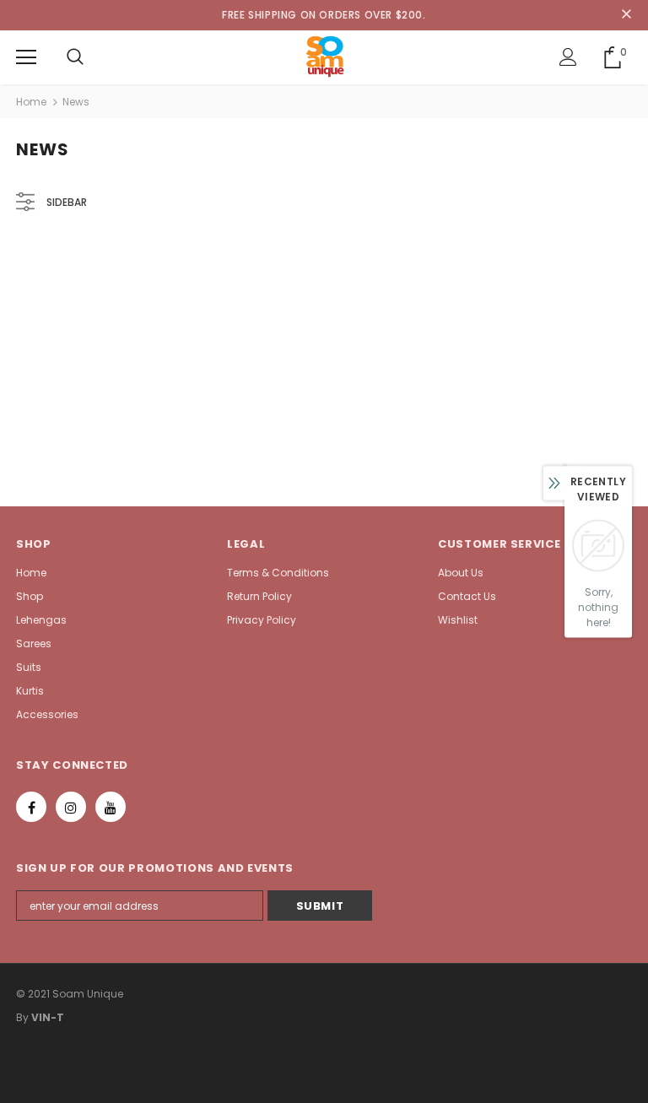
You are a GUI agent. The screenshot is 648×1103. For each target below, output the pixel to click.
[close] (626, 15)
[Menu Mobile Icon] (26, 57)
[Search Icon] (75, 57)
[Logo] (324, 56)
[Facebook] (31, 807)
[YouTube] (110, 807)
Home (31, 102)
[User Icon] (568, 57)
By (22, 1017)
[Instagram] (71, 807)
